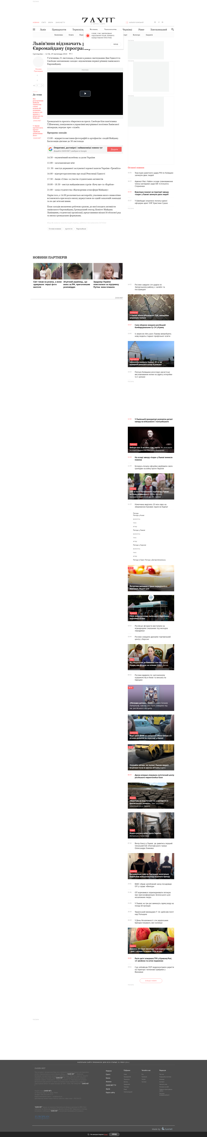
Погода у (138, 515)
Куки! (106, 1134)
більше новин (151, 981)
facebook (147, 22)
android (166, 22)
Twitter (144, 1079)
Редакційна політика (165, 1077)
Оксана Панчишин (38, 70)
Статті (43, 22)
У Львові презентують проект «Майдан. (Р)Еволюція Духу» (38, 130)
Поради (82, 35)
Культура (136, 35)
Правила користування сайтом (165, 1090)
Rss (143, 1074)
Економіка (59, 35)
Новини (36, 22)
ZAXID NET (98, 19)
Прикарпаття (59, 29)
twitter (151, 22)
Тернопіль (78, 29)
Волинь (94, 29)
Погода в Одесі (138, 560)
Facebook (144, 1077)
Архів (108, 1089)
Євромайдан (81, 229)
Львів (43, 29)
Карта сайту (110, 1092)
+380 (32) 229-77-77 (46, 1094)
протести (68, 229)
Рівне (141, 29)
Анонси (108, 1082)
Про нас (161, 1074)
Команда (161, 1079)
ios (170, 22)
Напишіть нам (163, 1084)
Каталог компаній (136, 22)
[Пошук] (172, 29)
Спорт (124, 35)
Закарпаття (110, 29)
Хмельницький (159, 29)
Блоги (50, 22)
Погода (135, 513)
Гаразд (115, 44)
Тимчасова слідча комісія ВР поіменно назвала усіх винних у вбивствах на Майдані (38, 108)
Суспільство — (39, 54)
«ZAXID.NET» (48, 1091)
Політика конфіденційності (164, 1094)
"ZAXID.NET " (71, 1074)
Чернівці (127, 29)
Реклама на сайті (164, 1087)
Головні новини (55, 229)
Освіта (71, 35)
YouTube (144, 1082)
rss (173, 22)
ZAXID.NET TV (60, 22)
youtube (162, 22)
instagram (155, 22)
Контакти (161, 1082)
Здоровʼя (149, 35)
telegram (158, 22)
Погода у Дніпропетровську (155, 560)
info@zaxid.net (57, 1096)
